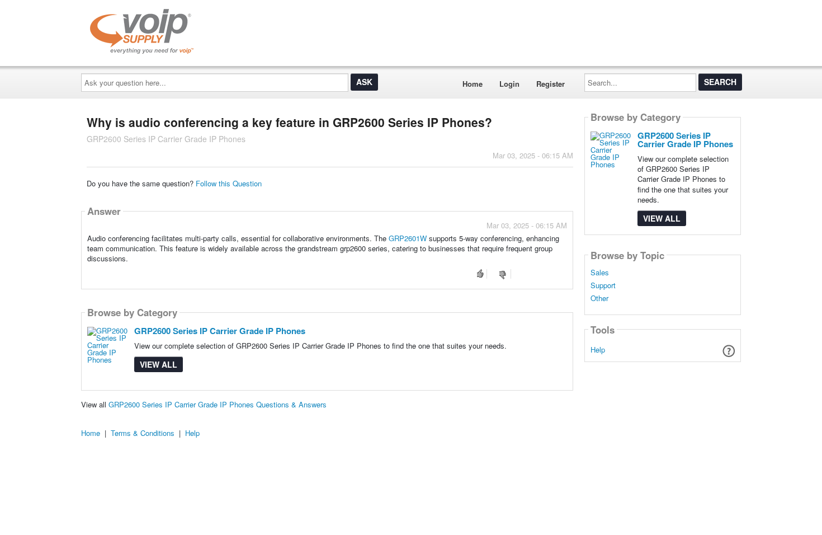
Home (472, 83)
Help (597, 349)
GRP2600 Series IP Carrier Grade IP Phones (219, 331)
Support (603, 285)
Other (599, 298)
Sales (599, 272)
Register (550, 83)
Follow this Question (229, 183)
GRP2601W (408, 238)
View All (158, 364)
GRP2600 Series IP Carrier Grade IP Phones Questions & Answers (217, 404)
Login (509, 83)
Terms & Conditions (142, 433)
